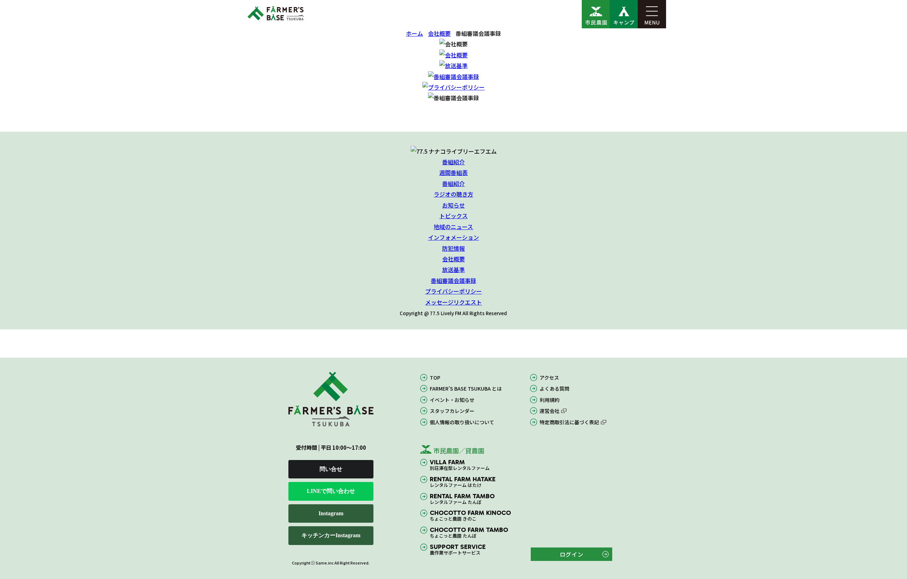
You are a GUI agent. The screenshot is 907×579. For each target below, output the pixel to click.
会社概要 (439, 33)
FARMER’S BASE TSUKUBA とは (466, 388)
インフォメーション (453, 237)
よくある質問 (554, 388)
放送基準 (453, 269)
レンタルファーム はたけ (463, 482)
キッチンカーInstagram (331, 536)
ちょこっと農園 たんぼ (469, 532)
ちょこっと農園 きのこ (470, 515)
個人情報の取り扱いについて (462, 422)
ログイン (572, 554)
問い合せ (331, 469)
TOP (435, 377)
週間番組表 (453, 173)
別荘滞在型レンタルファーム (460, 465)
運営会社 (549, 411)
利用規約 (549, 399)
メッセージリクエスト (453, 302)
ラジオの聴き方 (453, 194)
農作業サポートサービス (458, 549)
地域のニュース (453, 226)
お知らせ (453, 205)
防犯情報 (453, 248)
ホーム (414, 33)
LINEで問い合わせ (331, 491)
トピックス (453, 215)
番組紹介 (453, 162)
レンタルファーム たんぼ (462, 498)
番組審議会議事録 (453, 280)
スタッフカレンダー (452, 411)
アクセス (549, 377)
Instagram (331, 513)
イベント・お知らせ (452, 399)
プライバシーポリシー (453, 291)
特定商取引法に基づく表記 (569, 422)
